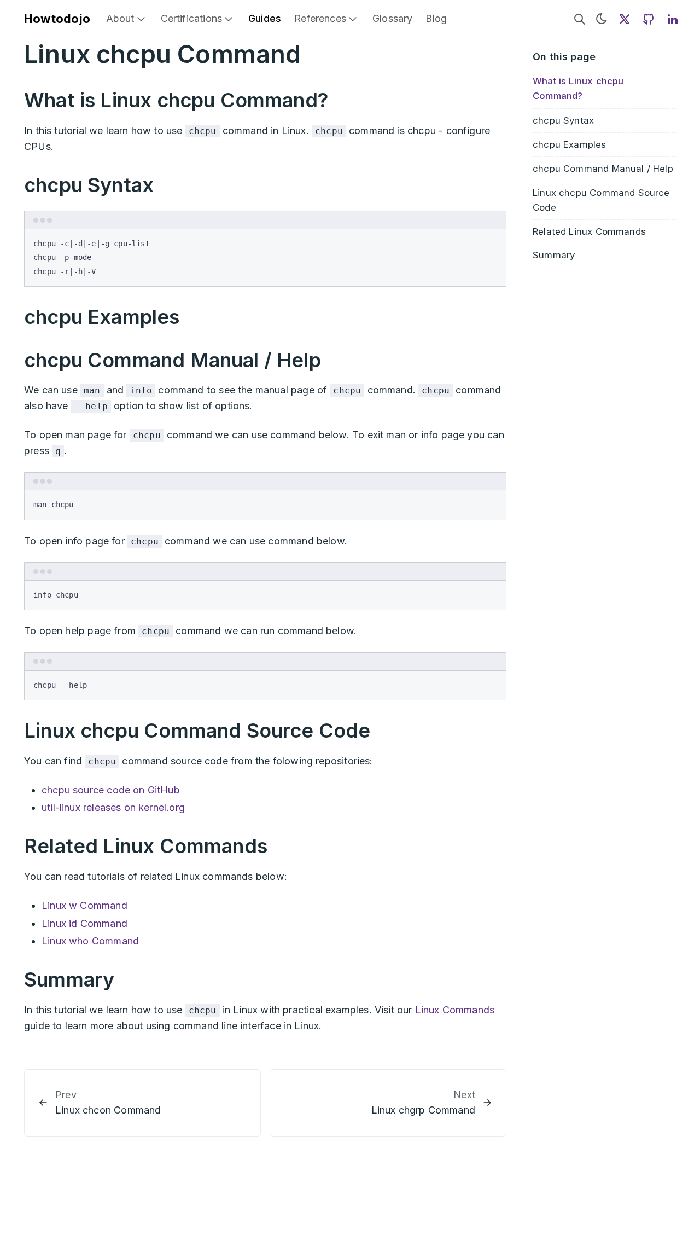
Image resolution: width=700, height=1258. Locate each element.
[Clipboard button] (492, 242)
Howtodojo (57, 18)
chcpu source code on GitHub (111, 790)
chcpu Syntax (563, 119)
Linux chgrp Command (423, 1110)
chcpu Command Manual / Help (603, 168)
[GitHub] (648, 19)
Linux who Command (90, 941)
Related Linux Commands (589, 230)
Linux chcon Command (108, 1110)
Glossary (392, 18)
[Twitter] (624, 19)
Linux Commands (455, 1010)
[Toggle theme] (601, 18)
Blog (436, 18)
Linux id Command (84, 923)
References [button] (320, 18)
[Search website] (580, 19)
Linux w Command (84, 905)
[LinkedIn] (672, 19)
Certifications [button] (192, 18)
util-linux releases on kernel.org (113, 807)
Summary (554, 255)
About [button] (120, 18)
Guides (264, 18)
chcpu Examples (569, 143)
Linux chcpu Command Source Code (601, 199)
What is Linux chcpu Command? (578, 88)
